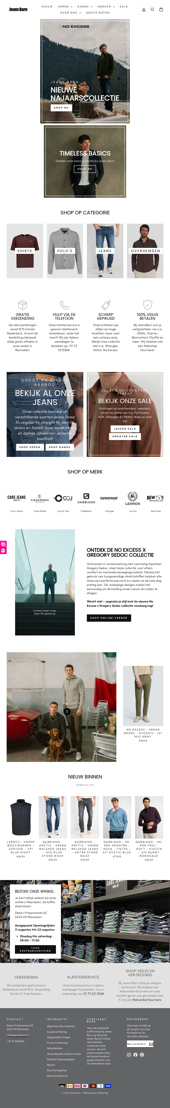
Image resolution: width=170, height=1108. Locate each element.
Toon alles (85, 785)
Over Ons (69, 12)
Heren (64, 6)
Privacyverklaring (57, 1042)
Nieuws (51, 1064)
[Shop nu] (85, 161)
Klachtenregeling (57, 1070)
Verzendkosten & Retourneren (64, 1053)
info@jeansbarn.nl (17, 1035)
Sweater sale (125, 436)
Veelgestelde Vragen (59, 1037)
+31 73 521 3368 (93, 994)
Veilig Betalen (54, 1048)
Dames (83, 6)
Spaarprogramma (57, 1075)
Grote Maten (98, 12)
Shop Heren (30, 447)
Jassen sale (125, 428)
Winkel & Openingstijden (61, 1059)
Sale (124, 6)
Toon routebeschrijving (35, 949)
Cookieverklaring (57, 1031)
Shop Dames (60, 447)
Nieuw (47, 6)
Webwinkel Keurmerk (147, 1000)
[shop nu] (85, 71)
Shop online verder (109, 617)
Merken (105, 6)
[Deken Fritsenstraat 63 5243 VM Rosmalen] (85, 921)
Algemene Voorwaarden (61, 1026)
